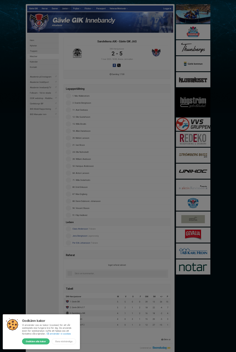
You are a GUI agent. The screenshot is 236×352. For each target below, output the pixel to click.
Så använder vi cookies (58, 333)
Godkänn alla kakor (36, 341)
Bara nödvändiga (63, 341)
